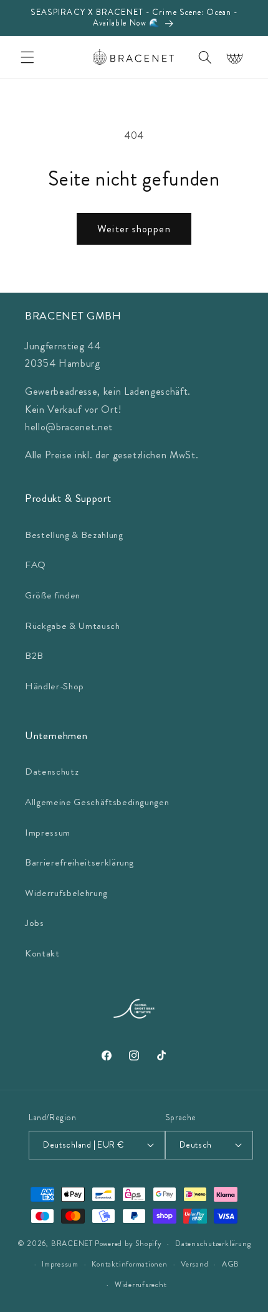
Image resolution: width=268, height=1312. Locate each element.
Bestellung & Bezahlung (74, 535)
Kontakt (42, 953)
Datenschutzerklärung (213, 1243)
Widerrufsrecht (141, 1284)
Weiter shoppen (133, 229)
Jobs (34, 923)
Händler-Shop (54, 686)
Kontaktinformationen (129, 1264)
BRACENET (72, 1244)
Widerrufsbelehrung (66, 893)
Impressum (47, 832)
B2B (34, 656)
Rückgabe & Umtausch (72, 626)
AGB (230, 1264)
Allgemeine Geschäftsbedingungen (97, 802)
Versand (194, 1264)
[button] (27, 57)
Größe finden (52, 595)
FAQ (35, 565)
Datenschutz (52, 771)
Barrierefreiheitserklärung (79, 862)
